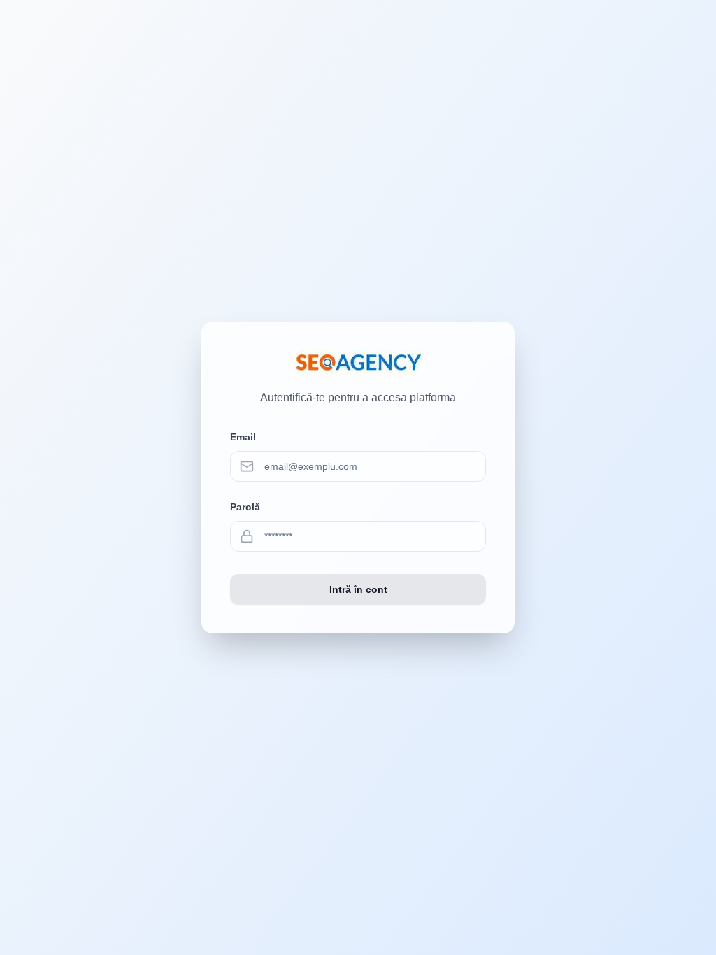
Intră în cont (358, 589)
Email (243, 437)
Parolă (245, 506)
